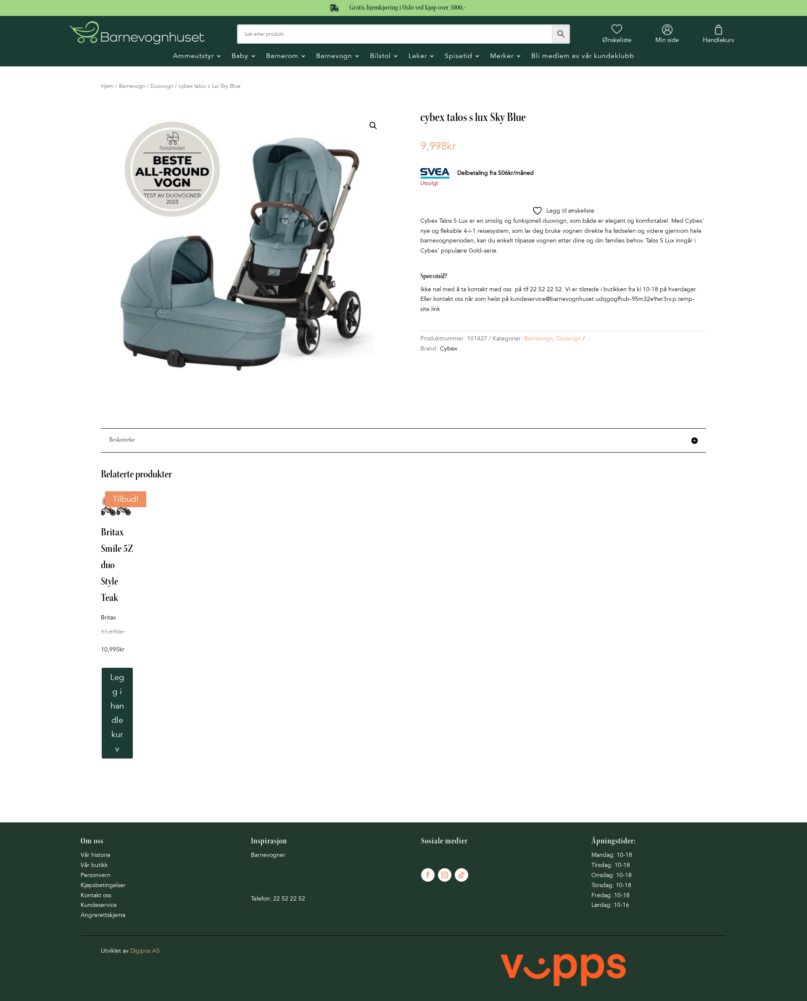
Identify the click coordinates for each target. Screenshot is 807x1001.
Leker (418, 56)
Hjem (107, 86)
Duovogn (161, 86)
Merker (502, 56)
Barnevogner (268, 855)
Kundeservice (99, 905)
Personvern (96, 875)
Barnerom (282, 56)
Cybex (448, 348)
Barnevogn (334, 56)
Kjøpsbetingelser (103, 885)
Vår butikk (94, 865)
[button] (373, 125)
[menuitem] (616, 34)
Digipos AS (145, 950)
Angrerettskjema (103, 915)
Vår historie (96, 855)
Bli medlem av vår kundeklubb (582, 56)
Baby (240, 56)
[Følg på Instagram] (444, 875)
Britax (108, 617)
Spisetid (458, 56)
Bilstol (380, 56)
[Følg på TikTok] (461, 875)
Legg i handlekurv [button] (117, 713)
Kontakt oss (96, 895)
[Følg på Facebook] (428, 875)
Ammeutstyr (193, 56)
